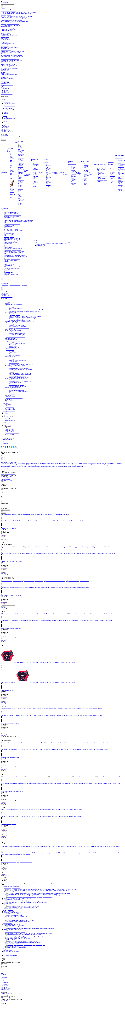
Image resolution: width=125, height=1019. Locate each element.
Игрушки (33, 466)
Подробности (4, 535)
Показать (3, 512)
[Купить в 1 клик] (1, 518)
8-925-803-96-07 (5, 88)
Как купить (9, 405)
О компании (4, 977)
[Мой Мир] (5, 447)
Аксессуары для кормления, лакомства (18, 368)
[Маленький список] (1, 483)
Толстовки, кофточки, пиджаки (17, 333)
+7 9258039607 (5, 92)
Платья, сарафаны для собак (49, 464)
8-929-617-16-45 (4, 91)
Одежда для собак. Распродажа (8, 463)
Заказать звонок (10, 434)
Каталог (8, 303)
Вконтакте (6, 112)
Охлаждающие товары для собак (52, 466)
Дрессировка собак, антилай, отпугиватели (20, 373)
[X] (7, 447)
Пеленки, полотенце (6, 470)
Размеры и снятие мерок (7, 975)
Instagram (5, 113)
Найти (2, 1003)
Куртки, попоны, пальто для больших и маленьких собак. (56, 463)
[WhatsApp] (11, 447)
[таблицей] (3, 481)
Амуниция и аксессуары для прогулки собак (20, 381)
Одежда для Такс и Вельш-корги (17, 325)
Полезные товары (39, 466)
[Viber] (9, 447)
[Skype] (13, 447)
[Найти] (2, 7)
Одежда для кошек (11, 464)
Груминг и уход (70, 466)
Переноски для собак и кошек (16, 390)
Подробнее (3, 540)
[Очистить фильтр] (2, 511)
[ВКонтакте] (1, 447)
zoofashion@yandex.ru (7, 108)
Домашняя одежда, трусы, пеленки (17, 360)
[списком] (2, 481)
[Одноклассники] (3, 447)
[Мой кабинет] (1, 280)
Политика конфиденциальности (10, 997)
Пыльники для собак (21, 464)
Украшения (63, 466)
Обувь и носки (12, 352)
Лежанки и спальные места (80, 466)
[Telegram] (15, 447)
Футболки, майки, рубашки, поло (17, 343)
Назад (9, 302)
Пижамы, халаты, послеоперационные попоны (22, 470)
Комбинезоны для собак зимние (17, 308)
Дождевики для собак (14, 315)
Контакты (3, 978)
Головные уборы (68, 464)
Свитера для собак (91, 463)
